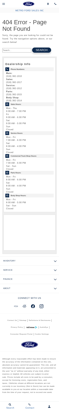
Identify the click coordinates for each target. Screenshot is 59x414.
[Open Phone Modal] (55, 4)
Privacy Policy (17, 327)
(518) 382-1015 (14, 94)
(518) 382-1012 (14, 88)
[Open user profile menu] (49, 406)
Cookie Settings (42, 334)
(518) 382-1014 (14, 101)
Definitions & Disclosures (40, 320)
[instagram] (41, 306)
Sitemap (22, 320)
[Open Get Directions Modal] (48, 4)
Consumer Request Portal (21, 334)
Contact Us (12, 320)
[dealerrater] (24, 306)
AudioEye (44, 327)
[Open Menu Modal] (3, 4)
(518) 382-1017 (14, 82)
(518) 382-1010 (14, 76)
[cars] (16, 306)
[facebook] (33, 306)
